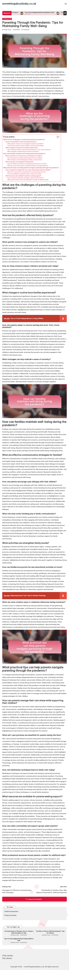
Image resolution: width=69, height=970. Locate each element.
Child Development (11, 911)
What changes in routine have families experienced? (21, 148)
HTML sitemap (7, 955)
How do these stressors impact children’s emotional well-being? (25, 145)
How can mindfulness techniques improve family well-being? (24, 174)
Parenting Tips (7, 19)
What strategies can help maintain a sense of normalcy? (23, 151)
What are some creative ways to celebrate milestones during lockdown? (27, 165)
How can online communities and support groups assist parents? (25, 177)
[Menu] (66, 3)
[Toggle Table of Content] (57, 136)
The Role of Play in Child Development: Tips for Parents (50, 932)
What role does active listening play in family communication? (24, 159)
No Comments (26, 29)
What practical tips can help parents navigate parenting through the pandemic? (31, 168)
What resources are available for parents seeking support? (23, 176)
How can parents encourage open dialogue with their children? (24, 158)
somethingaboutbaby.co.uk (19, 3)
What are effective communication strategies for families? (23, 156)
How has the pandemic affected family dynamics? (21, 142)
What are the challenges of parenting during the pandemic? (24, 139)
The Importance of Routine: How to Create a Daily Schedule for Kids (18, 932)
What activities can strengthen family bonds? (19, 162)
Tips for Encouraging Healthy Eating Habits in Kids (14, 12)
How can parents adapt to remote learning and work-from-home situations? (29, 149)
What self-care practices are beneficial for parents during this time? (26, 172)
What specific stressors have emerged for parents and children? (25, 143)
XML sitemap (7, 958)
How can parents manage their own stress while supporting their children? (28, 170)
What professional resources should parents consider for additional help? (28, 179)
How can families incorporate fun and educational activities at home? (27, 163)
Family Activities (10, 915)
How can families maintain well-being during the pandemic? (24, 153)
